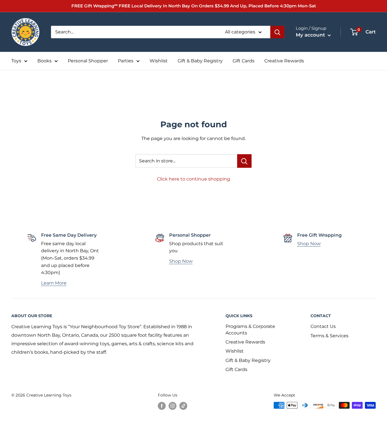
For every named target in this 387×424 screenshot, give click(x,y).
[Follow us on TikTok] (183, 406)
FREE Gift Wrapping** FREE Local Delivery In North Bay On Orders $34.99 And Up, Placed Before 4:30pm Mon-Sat (193, 6)
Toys (16, 60)
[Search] (277, 32)
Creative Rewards (284, 60)
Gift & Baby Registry (200, 60)
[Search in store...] (244, 161)
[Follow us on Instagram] (173, 406)
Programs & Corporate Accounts (250, 329)
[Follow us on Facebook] (162, 406)
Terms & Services (329, 335)
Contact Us (323, 326)
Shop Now (181, 261)
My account (311, 35)
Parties (125, 60)
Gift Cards (243, 60)
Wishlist (159, 60)
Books (44, 60)
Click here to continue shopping (193, 179)
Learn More (54, 283)
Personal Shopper (88, 60)
